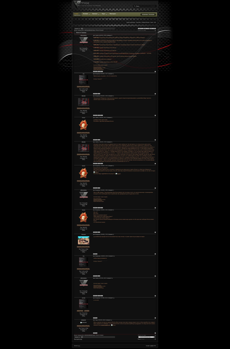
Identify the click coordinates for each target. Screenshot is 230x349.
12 (113, 297)
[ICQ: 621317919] (99, 139)
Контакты (94, 13)
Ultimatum (83, 234)
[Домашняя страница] (99, 71)
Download (85, 13)
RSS (155, 22)
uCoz (79, 345)
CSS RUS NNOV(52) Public (89, 30)
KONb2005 (83, 320)
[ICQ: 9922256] (101, 71)
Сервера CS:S (81, 30)
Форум (103, 13)
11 (112, 278)
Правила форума (146, 22)
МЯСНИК (83, 95)
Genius (83, 117)
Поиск (151, 22)
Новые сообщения (130, 22)
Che (83, 73)
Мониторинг (113, 13)
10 (114, 256)
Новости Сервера (99, 30)
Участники (138, 22)
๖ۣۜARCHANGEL (83, 35)
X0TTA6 (83, 297)
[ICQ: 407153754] (99, 93)
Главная (77, 14)
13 (111, 320)
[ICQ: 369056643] (101, 115)
